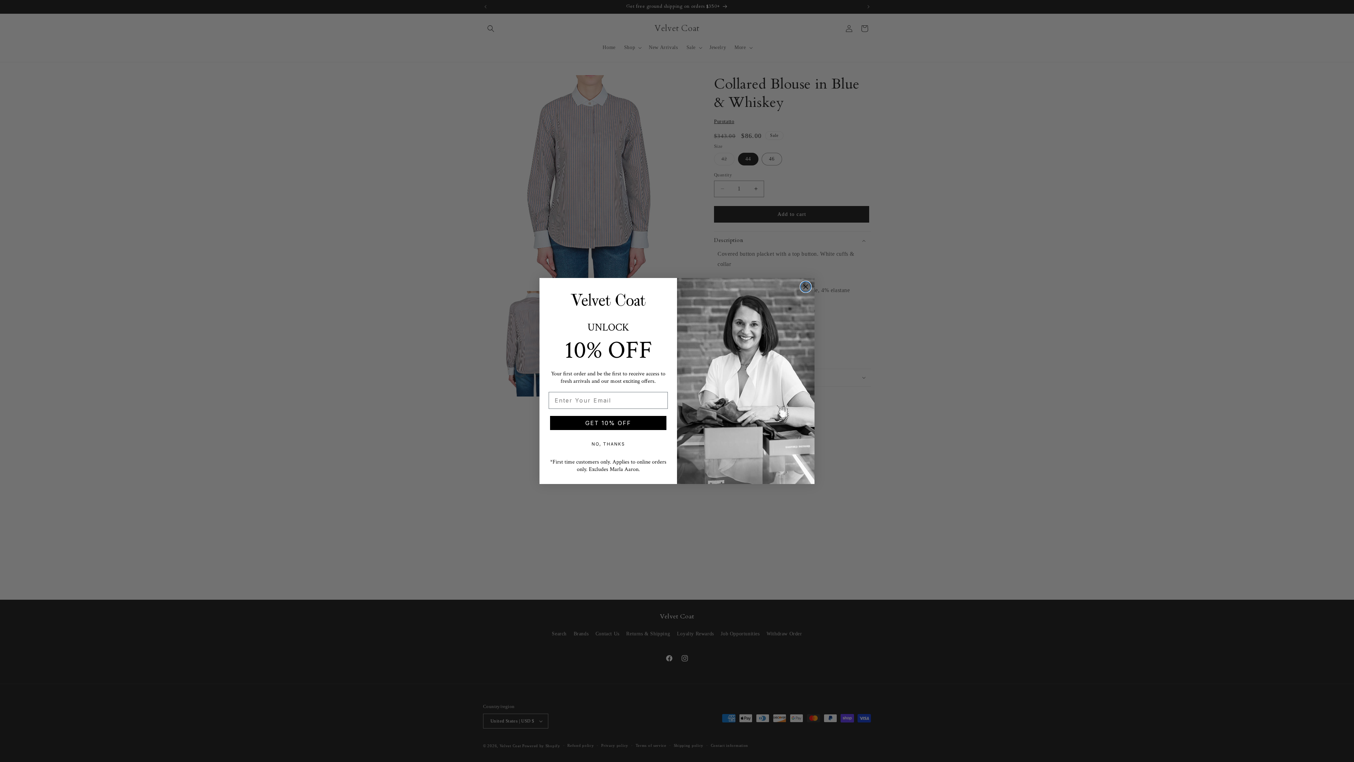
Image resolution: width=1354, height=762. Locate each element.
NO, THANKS (608, 444)
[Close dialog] (805, 287)
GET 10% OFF (608, 423)
